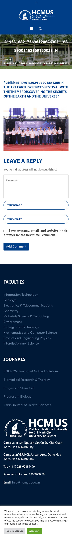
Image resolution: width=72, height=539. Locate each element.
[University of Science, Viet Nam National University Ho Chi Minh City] (36, 15)
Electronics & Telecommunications (28, 305)
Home (7, 59)
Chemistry (11, 311)
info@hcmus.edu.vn (26, 482)
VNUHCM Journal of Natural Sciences (30, 371)
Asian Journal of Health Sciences (27, 405)
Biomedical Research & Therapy (26, 379)
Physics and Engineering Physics (27, 338)
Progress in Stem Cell (18, 388)
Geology (9, 300)
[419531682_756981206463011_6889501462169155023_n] (36, 129)
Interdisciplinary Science (21, 343)
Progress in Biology (17, 396)
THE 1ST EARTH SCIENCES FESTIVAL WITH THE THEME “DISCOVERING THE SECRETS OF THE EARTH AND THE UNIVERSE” (35, 92)
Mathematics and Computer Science (30, 332)
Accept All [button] (34, 531)
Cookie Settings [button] (14, 531)
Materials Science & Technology (26, 316)
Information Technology (20, 294)
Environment (12, 322)
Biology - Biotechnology (21, 327)
